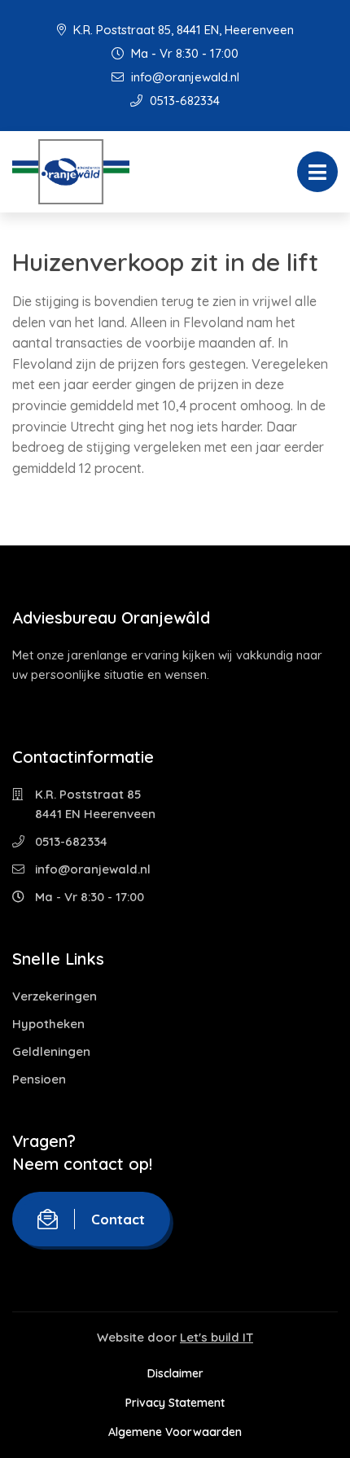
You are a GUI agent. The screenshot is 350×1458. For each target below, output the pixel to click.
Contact (118, 1219)
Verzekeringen (54, 996)
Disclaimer (175, 1373)
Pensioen (39, 1079)
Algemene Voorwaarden (175, 1432)
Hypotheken (48, 1023)
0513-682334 (183, 100)
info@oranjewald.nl (183, 77)
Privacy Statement (175, 1402)
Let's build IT (216, 1337)
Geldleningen (51, 1051)
